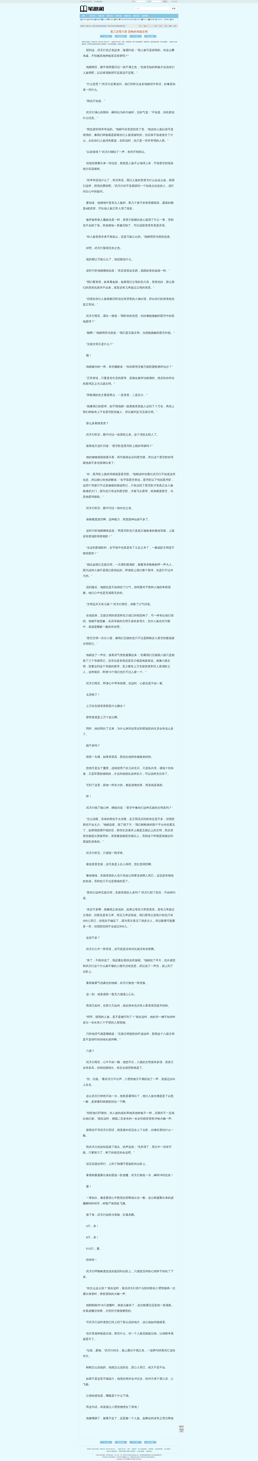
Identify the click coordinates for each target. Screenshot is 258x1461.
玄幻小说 (92, 16)
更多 (172, 19)
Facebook (145, 19)
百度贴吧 (131, 19)
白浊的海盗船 (112, 44)
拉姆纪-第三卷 (116, 42)
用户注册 (174, 1)
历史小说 (119, 16)
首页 (83, 16)
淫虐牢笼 (146, 42)
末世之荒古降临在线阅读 (99, 26)
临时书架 (145, 16)
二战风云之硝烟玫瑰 (111, 1451)
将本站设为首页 (87, 1)
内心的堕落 (163, 42)
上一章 (106, 36)
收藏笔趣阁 (98, 1)
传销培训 (128, 42)
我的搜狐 (152, 19)
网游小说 (127, 16)
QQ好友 (111, 19)
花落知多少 (121, 44)
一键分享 (159, 19)
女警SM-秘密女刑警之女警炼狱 (97, 44)
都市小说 (110, 16)
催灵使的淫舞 (155, 42)
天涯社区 (138, 19)
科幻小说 (136, 16)
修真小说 (101, 16)
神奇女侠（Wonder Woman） (101, 42)
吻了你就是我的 (138, 42)
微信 (117, 19)
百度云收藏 (123, 19)
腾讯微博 (98, 19)
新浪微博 (91, 19)
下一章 (135, 36)
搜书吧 (92, 9)
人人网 (105, 19)
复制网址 (166, 19)
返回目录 (121, 36)
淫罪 (123, 42)
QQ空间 (84, 19)
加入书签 (150, 36)
